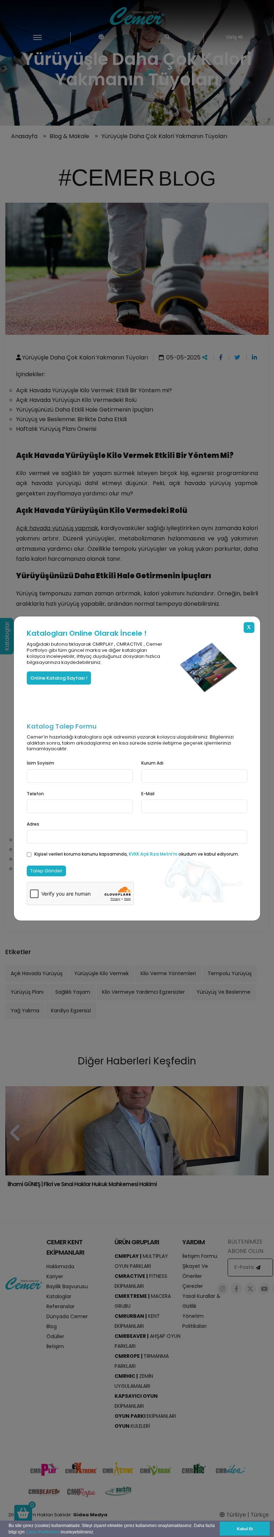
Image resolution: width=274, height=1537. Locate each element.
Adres (33, 824)
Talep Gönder (46, 870)
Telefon (35, 794)
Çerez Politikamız (43, 1532)
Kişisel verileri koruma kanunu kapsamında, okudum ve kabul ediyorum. (136, 854)
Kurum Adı (152, 763)
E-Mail (147, 794)
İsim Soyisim (40, 763)
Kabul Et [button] (245, 1529)
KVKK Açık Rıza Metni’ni (153, 854)
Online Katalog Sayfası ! (58, 678)
